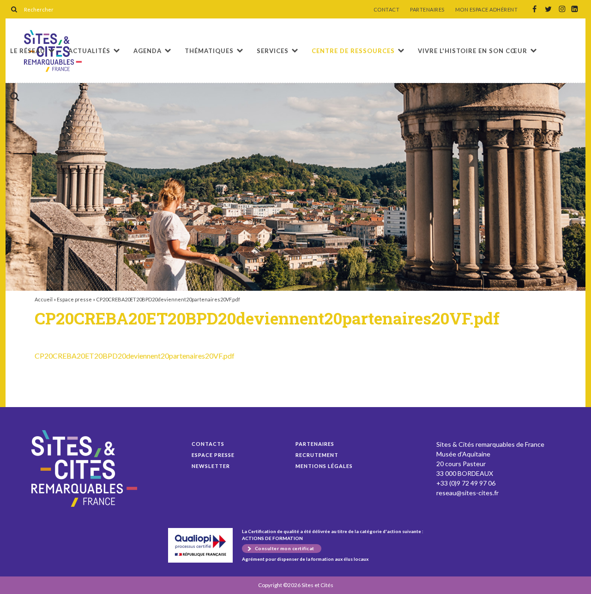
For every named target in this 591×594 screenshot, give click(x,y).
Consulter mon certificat (284, 548)
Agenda (147, 50)
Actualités (89, 50)
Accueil (44, 299)
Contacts (208, 444)
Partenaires (315, 444)
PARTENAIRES (427, 9)
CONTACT (387, 9)
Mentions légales (324, 466)
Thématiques (209, 50)
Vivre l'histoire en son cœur (472, 50)
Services (273, 50)
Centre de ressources (353, 50)
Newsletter (211, 466)
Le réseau (27, 50)
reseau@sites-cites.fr (467, 493)
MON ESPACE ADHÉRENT (486, 9)
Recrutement (317, 455)
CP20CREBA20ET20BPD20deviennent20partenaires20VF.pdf (135, 355)
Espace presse (74, 299)
